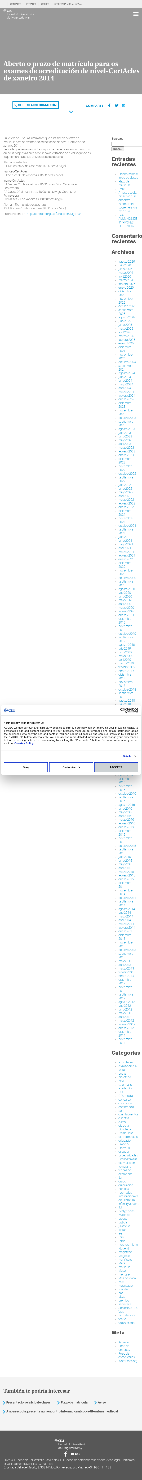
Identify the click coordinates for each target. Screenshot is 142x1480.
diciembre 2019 (124, 620)
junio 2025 (125, 324)
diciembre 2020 (124, 564)
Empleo (123, 1144)
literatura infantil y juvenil (128, 1246)
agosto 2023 (126, 429)
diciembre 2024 (124, 349)
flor (120, 1177)
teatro (122, 1319)
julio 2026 (124, 265)
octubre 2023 (127, 418)
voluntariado (126, 1323)
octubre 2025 (127, 306)
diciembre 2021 (124, 512)
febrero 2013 (126, 972)
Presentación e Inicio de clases (128, 176)
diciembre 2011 (124, 1033)
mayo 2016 (125, 812)
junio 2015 (125, 860)
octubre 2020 (127, 578)
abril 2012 (124, 1017)
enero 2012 (126, 1028)
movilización (126, 1285)
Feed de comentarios (126, 1355)
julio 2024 (124, 377)
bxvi (121, 1081)
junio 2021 (125, 540)
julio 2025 (124, 321)
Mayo (122, 1270)
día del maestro (128, 1137)
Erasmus (124, 1148)
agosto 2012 (126, 1002)
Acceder (124, 1342)
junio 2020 (125, 596)
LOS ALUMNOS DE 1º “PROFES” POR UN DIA (127, 220)
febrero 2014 (126, 927)
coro (121, 1110)
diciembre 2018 (124, 676)
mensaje (124, 1274)
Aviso (121, 189)
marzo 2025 (126, 336)
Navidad (123, 1289)
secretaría (124, 1304)
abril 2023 (124, 444)
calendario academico (125, 1086)
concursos (125, 1103)
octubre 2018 (127, 689)
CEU (121, 1092)
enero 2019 (126, 671)
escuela (123, 1151)
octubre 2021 (127, 525)
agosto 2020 (126, 589)
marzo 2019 (126, 663)
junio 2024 (125, 380)
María (122, 1263)
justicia (122, 1222)
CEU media (125, 1096)
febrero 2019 (126, 667)
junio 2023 (125, 436)
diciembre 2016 (124, 780)
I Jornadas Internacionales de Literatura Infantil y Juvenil (128, 1198)
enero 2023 (126, 455)
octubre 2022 (127, 473)
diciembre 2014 (124, 884)
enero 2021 (126, 559)
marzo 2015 (126, 872)
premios (123, 1300)
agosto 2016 (126, 805)
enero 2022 (126, 507)
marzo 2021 (126, 552)
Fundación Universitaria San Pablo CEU (39, 1460)
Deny (26, 767)
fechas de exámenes (125, 1172)
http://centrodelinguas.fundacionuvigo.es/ (54, 214)
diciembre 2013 (124, 937)
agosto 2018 (126, 700)
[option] (71, 51)
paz (120, 1293)
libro (121, 1237)
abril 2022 (124, 496)
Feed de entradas (124, 1347)
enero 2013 (126, 976)
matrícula (124, 1267)
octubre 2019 (127, 633)
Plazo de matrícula (124, 183)
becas (122, 1073)
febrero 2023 (126, 451)
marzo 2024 (126, 392)
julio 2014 (124, 912)
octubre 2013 (127, 950)
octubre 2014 (127, 898)
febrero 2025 (126, 339)
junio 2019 (125, 652)
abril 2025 (124, 332)
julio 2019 (124, 648)
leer (120, 1233)
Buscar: (117, 138)
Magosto (124, 1256)
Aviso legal (113, 1460)
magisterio (125, 1252)
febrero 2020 (126, 611)
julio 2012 (124, 1005)
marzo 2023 (126, 447)
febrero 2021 (126, 555)
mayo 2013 (125, 961)
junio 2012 (125, 1009)
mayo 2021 (125, 544)
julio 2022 (124, 485)
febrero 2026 (126, 284)
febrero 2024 (126, 395)
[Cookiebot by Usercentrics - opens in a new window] (123, 710)
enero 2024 (126, 399)
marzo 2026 (126, 280)
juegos (122, 1218)
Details (127, 756)
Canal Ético (46, 1464)
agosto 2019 (126, 644)
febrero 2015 (126, 875)
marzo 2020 (126, 607)
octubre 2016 (127, 793)
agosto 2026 (126, 261)
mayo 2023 (125, 440)
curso (122, 1122)
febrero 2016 (126, 823)
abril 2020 (124, 604)
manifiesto (125, 1259)
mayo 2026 (125, 272)
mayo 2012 (125, 1013)
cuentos (123, 1118)
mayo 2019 (125, 656)
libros (121, 1241)
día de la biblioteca (124, 1127)
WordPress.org (127, 1361)
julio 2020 (124, 592)
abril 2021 (124, 548)
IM (120, 1207)
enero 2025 (126, 343)
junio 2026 (125, 269)
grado (122, 1181)
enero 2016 (126, 827)
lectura (122, 1230)
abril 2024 (124, 388)
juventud (124, 1226)
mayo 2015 (125, 864)
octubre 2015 (127, 846)
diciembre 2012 (124, 981)
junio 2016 (125, 808)
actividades (125, 1062)
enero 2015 (126, 879)
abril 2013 (124, 965)
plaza (121, 1296)
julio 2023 (124, 433)
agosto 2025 (126, 317)
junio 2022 (125, 488)
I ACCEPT (116, 767)
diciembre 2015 (124, 832)
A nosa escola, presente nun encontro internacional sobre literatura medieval (127, 202)
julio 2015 (124, 857)
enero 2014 (126, 931)
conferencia (126, 1107)
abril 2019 (124, 659)
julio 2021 (124, 537)
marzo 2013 (126, 968)
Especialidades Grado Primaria (128, 1157)
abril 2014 (124, 920)
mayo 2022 (125, 492)
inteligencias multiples (126, 1213)
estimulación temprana (126, 1164)
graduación (125, 1185)
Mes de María (127, 1278)
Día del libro (125, 1133)
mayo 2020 (125, 600)
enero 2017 (126, 775)
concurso (124, 1099)
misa (121, 1282)
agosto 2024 (126, 373)
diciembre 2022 (124, 460)
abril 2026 (124, 276)
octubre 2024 (127, 362)
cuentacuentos (128, 1114)
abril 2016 (124, 816)
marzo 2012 (126, 1020)
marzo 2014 (126, 924)
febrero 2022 (126, 503)
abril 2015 (124, 868)
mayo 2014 (125, 916)
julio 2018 (124, 704)
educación (125, 1140)
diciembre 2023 (124, 405)
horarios (123, 1189)
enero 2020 (126, 615)
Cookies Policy (24, 743)
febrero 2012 (126, 1024)
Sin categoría (126, 1315)
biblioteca (124, 1077)
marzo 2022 (126, 499)
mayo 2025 (125, 328)
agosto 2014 (126, 909)
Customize (69, 767)
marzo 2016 (126, 819)
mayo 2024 (125, 384)
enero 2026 (126, 287)
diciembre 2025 (124, 293)
